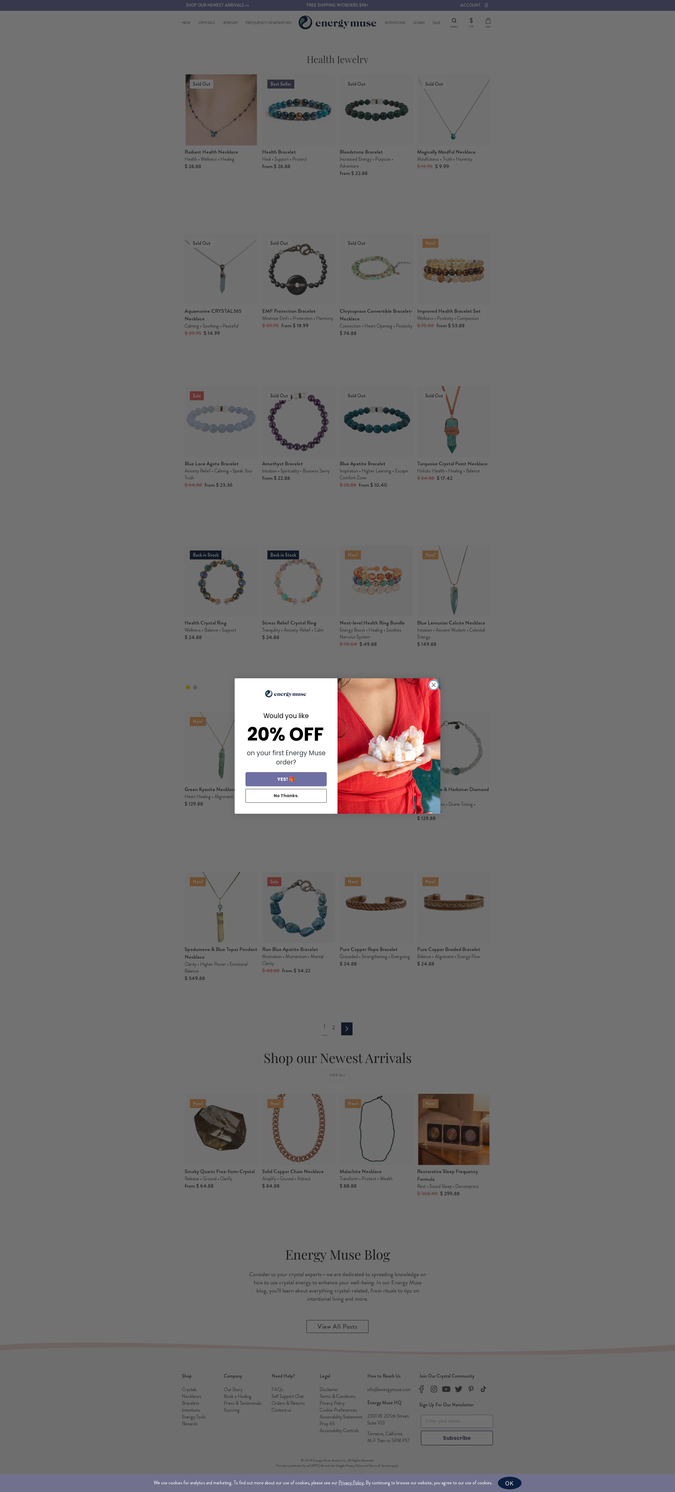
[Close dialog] (433, 685)
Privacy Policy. (352, 1482)
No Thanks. (286, 796)
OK (509, 1483)
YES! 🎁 (286, 779)
